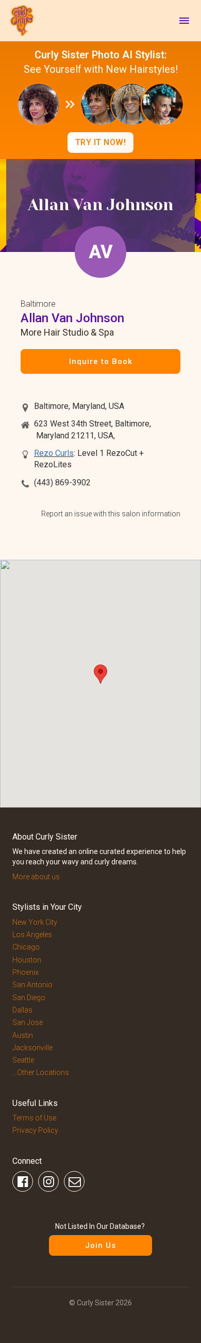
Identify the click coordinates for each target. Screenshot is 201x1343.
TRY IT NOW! (100, 142)
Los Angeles (32, 934)
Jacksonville (32, 1048)
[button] (100, 674)
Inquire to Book (100, 361)
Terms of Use (34, 1118)
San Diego (28, 997)
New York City (34, 922)
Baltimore (38, 304)
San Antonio (32, 985)
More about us (36, 877)
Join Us (100, 1245)
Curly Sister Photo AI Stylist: (101, 55)
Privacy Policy (35, 1130)
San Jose (27, 1022)
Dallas (22, 1010)
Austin (22, 1035)
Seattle (23, 1060)
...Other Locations (40, 1072)
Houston (26, 960)
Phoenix (25, 972)
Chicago (26, 947)
